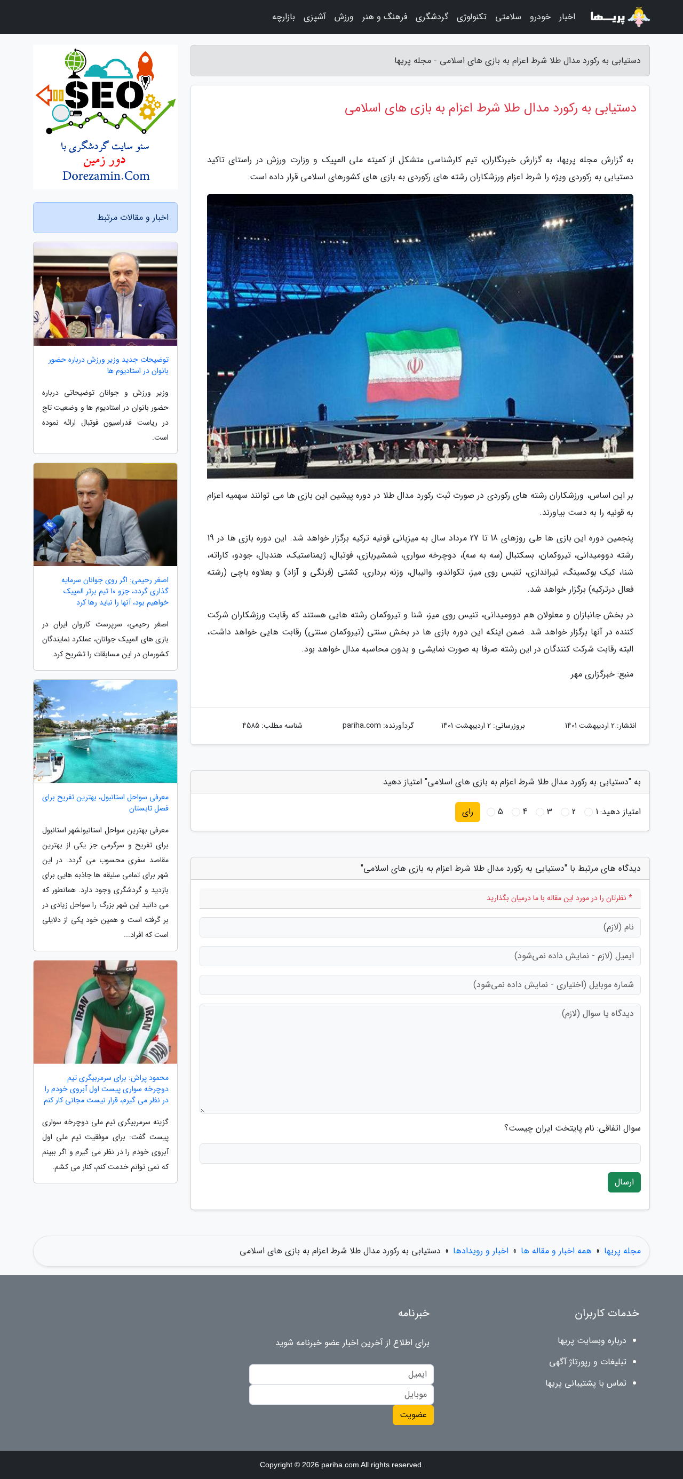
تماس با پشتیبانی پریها (585, 1383)
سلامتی (508, 16)
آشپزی (315, 16)
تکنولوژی (472, 16)
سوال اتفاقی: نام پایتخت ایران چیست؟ (572, 1128)
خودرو (540, 16)
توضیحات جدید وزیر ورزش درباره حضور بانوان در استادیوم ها (109, 365)
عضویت (413, 1414)
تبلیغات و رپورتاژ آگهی (587, 1362)
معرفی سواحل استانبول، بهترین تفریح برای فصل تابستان (105, 803)
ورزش (344, 16)
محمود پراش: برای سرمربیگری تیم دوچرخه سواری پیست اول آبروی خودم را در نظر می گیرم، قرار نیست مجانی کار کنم (106, 1089)
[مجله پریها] (619, 17)
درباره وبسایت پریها (592, 1340)
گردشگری (432, 16)
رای (467, 811)
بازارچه (283, 16)
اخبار (567, 16)
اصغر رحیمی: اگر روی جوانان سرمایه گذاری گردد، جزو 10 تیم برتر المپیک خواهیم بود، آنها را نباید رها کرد (115, 591)
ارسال (624, 1182)
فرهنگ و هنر (384, 16)
